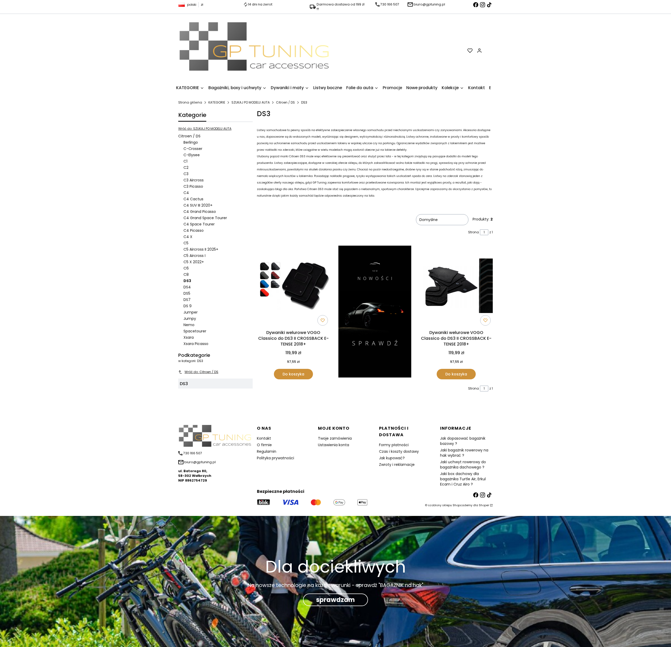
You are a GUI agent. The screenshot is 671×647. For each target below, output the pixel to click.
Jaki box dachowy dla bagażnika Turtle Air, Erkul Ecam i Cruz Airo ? (463, 479)
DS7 (187, 299)
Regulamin (266, 451)
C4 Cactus (193, 199)
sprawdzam (335, 599)
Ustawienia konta (333, 444)
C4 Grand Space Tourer (205, 217)
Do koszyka (293, 374)
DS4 (187, 287)
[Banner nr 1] (375, 312)
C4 (186, 192)
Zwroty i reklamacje (397, 464)
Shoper (484, 505)
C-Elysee (191, 155)
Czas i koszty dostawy (399, 451)
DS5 (186, 293)
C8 (186, 274)
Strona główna (190, 102)
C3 (185, 173)
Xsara (188, 337)
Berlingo (190, 142)
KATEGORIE (216, 102)
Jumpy (189, 318)
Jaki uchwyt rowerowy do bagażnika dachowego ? (463, 464)
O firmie (264, 444)
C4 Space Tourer (199, 224)
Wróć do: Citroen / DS (201, 372)
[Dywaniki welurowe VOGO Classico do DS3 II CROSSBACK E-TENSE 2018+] (293, 286)
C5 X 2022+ (193, 262)
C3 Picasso (193, 186)
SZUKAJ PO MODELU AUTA (250, 102)
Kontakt (264, 438)
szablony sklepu (440, 505)
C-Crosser (192, 148)
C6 (186, 268)
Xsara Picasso (195, 343)
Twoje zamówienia (335, 438)
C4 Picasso (193, 230)
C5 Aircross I (194, 255)
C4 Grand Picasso (199, 211)
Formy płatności (394, 444)
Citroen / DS (285, 102)
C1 (185, 161)
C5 (185, 243)
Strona (473, 232)
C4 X (187, 236)
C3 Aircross (193, 180)
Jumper (190, 312)
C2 (185, 167)
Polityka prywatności (275, 458)
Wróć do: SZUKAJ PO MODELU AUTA (204, 128)
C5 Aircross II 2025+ (200, 249)
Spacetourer (194, 331)
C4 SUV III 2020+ (198, 205)
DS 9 (187, 306)
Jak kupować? (392, 458)
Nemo (188, 324)
